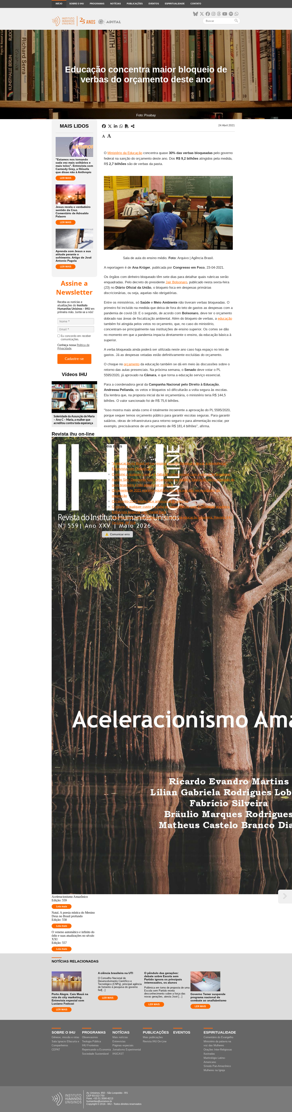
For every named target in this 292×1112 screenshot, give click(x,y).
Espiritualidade (175, 3)
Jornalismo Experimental (126, 1049)
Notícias (115, 3)
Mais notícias (120, 1037)
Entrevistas (119, 1041)
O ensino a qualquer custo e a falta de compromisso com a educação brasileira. (171, 474)
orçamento (131, 364)
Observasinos (90, 1037)
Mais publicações (153, 1037)
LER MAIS (65, 178)
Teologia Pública (91, 1041)
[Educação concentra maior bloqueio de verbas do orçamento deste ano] (132, 126)
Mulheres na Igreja (214, 1070)
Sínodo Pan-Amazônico (217, 1066)
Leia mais (61, 906)
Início (59, 3)
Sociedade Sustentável (95, 1053)
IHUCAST (118, 1053)
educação (225, 318)
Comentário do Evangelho (218, 1037)
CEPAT (56, 1049)
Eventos (154, 3)
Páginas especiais (122, 1045)
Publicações (135, 3)
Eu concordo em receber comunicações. (76, 338)
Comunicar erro (117, 534)
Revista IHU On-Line (154, 1041)
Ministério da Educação (124, 153)
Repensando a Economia (96, 1049)
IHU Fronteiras (90, 1045)
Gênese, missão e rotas (65, 1037)
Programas (97, 3)
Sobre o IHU (76, 3)
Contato (195, 3)
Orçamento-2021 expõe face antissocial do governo (150, 501)
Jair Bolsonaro (176, 282)
